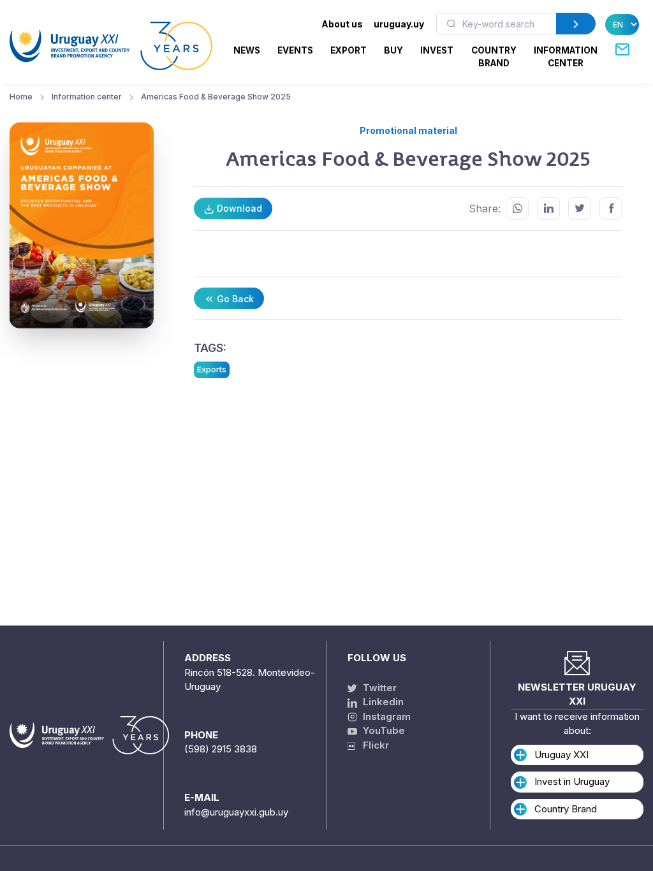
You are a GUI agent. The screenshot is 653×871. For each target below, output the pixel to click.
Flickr (372, 745)
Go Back (234, 298)
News (246, 50)
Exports (211, 369)
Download (238, 208)
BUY (393, 50)
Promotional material (408, 130)
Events (295, 50)
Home (21, 96)
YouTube (382, 730)
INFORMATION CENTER (566, 56)
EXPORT (348, 50)
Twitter (378, 688)
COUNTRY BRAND (494, 56)
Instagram (385, 716)
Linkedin (382, 702)
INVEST (436, 50)
